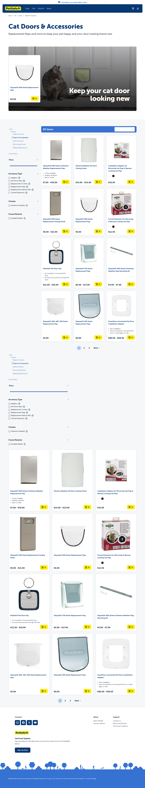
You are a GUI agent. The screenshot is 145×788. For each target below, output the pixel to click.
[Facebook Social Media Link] (23, 722)
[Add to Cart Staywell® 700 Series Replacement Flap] (98, 284)
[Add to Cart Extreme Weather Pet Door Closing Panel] (98, 182)
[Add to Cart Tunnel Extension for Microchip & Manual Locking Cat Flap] (131, 231)
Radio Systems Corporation (23, 779)
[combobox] (124, 129)
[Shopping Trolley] (133, 8)
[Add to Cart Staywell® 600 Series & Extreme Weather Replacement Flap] (65, 182)
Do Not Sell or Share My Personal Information (68, 779)
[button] (27, 8)
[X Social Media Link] (29, 722)
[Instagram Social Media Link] (17, 722)
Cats (33, 8)
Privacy (49, 779)
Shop (9, 15)
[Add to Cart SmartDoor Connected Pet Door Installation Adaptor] (131, 337)
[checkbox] (9, 178)
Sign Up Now (22, 750)
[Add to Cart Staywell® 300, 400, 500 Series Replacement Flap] (65, 337)
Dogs (27, 8)
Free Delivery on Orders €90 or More (74, 2)
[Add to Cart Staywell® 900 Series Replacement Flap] (35, 98)
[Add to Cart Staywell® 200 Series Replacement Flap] (98, 337)
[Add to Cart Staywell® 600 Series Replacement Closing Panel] (65, 231)
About (49, 8)
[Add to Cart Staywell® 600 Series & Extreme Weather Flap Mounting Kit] (131, 284)
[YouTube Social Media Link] (35, 722)
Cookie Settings (91, 779)
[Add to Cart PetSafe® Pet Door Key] (65, 284)
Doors (20, 15)
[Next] (106, 2)
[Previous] (39, 2)
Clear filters (12, 154)
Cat (15, 15)
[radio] (109, 176)
